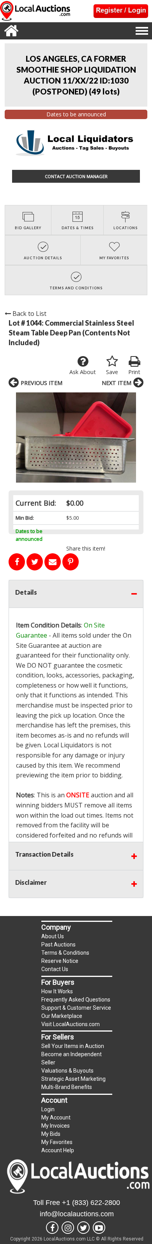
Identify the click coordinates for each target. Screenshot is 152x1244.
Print (134, 372)
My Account (56, 1117)
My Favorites (56, 1142)
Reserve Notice (59, 961)
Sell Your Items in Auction (72, 1046)
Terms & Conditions (65, 953)
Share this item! (85, 548)
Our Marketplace (61, 1016)
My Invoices (55, 1126)
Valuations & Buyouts (67, 1071)
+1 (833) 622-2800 (91, 1203)
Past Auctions (58, 944)
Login (48, 1109)
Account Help (57, 1150)
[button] (76, 437)
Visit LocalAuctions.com (70, 1024)
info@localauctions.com (77, 1214)
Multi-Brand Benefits (66, 1087)
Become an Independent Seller (71, 1058)
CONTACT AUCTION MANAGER (76, 176)
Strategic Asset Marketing (73, 1079)
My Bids (50, 1134)
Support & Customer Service (76, 1008)
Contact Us (54, 969)
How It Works (57, 991)
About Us (52, 936)
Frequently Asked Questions (75, 999)
